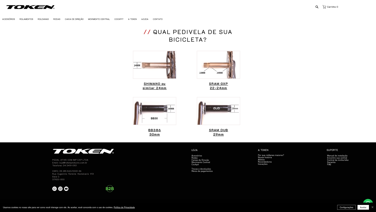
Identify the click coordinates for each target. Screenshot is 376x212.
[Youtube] (66, 189)
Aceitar (363, 207)
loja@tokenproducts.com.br (73, 162)
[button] (317, 7)
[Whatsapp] (54, 189)
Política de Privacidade (124, 207)
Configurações (346, 207)
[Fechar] (372, 207)
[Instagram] (60, 189)
